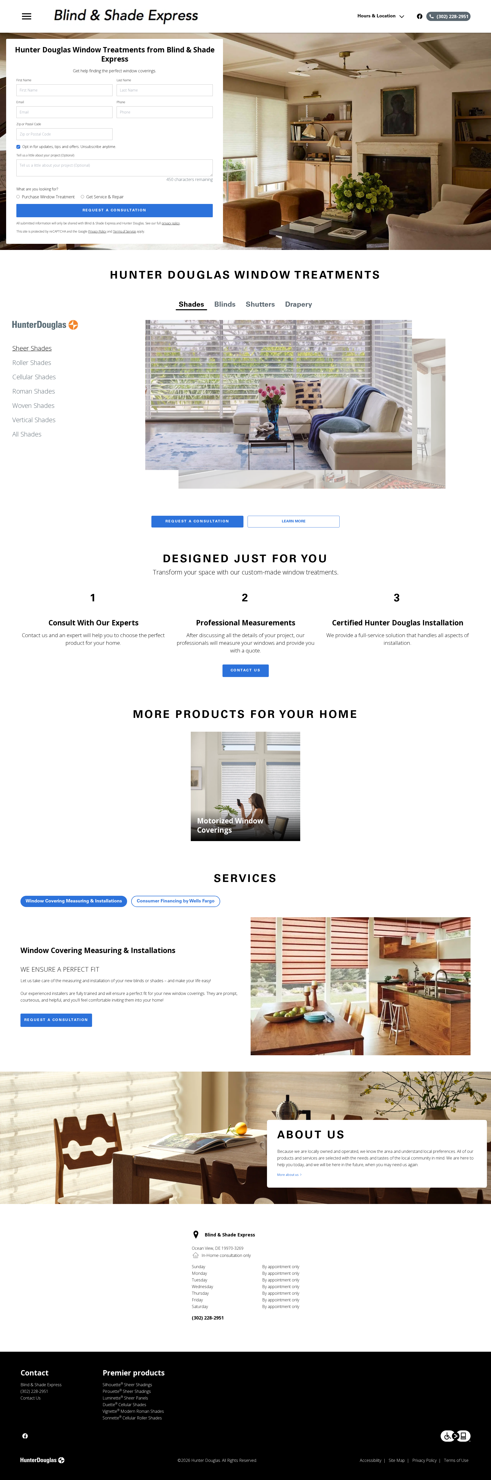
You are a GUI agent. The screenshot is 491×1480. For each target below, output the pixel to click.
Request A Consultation (197, 521)
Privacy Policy (97, 231)
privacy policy (171, 223)
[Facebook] (419, 16)
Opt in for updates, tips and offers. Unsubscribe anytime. (69, 146)
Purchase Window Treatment (48, 197)
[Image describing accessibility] (456, 1436)
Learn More (294, 521)
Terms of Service (124, 231)
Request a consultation (56, 1020)
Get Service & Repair (105, 197)
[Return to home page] (126, 16)
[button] (26, 16)
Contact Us (246, 670)
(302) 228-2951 (208, 1318)
